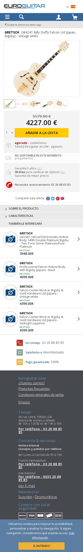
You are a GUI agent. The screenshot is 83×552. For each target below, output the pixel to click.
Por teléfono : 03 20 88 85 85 (40, 430)
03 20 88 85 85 (53, 342)
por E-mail (26, 486)
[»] (76, 7)
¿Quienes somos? (31, 383)
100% (54, 362)
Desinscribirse (46, 497)
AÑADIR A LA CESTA (42, 132)
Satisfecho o (34, 352)
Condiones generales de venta (41, 394)
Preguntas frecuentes (34, 389)
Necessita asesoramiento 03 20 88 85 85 (43, 185)
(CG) (39, 168)
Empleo (24, 402)
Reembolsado (53, 352)
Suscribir (25, 497)
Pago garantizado (38, 362)
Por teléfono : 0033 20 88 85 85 (39, 478)
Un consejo (33, 343)
